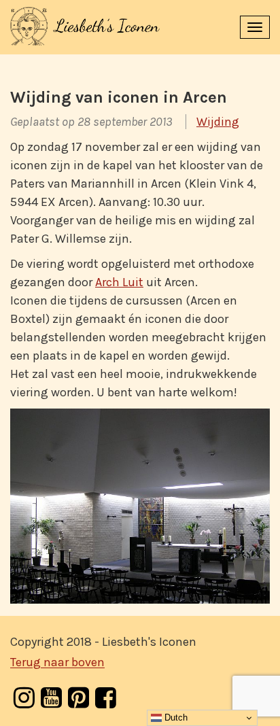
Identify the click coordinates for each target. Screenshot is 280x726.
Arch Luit (119, 282)
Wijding (217, 121)
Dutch (175, 717)
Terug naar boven (57, 662)
